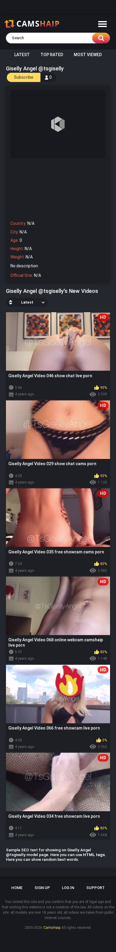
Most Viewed (88, 54)
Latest (22, 54)
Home (16, 887)
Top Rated (51, 54)
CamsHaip (51, 928)
